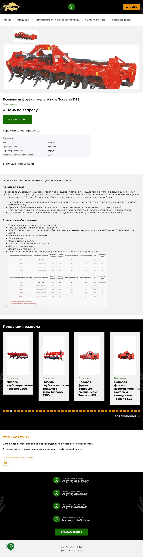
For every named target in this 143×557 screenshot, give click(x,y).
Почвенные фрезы (120, 19)
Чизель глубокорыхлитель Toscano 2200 (18, 385)
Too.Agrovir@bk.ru (76, 520)
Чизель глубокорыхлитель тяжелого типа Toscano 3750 (54, 388)
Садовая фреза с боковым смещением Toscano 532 (87, 388)
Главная (7, 19)
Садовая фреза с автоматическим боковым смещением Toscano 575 (125, 390)
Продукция (23, 19)
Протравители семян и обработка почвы (57, 19)
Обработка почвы (95, 19)
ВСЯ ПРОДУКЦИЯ (125, 416)
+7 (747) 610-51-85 (75, 494)
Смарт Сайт (78, 550)
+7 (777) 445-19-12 (75, 507)
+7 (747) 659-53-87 (75, 481)
